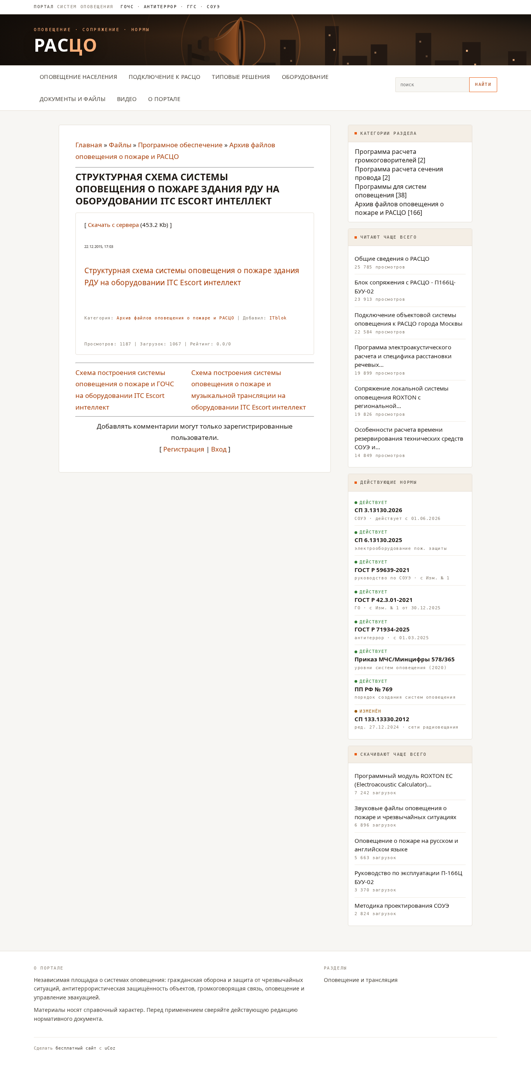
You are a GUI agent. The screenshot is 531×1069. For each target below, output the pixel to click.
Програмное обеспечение (180, 144)
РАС (65, 45)
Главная (88, 144)
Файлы (120, 144)
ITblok (278, 318)
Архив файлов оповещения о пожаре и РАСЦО (175, 318)
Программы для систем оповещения (390, 190)
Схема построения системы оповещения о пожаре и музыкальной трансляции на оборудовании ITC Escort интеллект (248, 390)
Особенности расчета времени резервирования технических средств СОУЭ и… (409, 438)
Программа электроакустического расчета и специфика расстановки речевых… (403, 355)
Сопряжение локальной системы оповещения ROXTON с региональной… (402, 397)
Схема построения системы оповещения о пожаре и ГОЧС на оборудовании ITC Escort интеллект (124, 390)
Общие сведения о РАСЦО (392, 258)
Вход (219, 449)
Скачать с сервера (113, 224)
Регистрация (183, 449)
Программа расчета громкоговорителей (385, 155)
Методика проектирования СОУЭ (402, 905)
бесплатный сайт (76, 1048)
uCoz (110, 1048)
